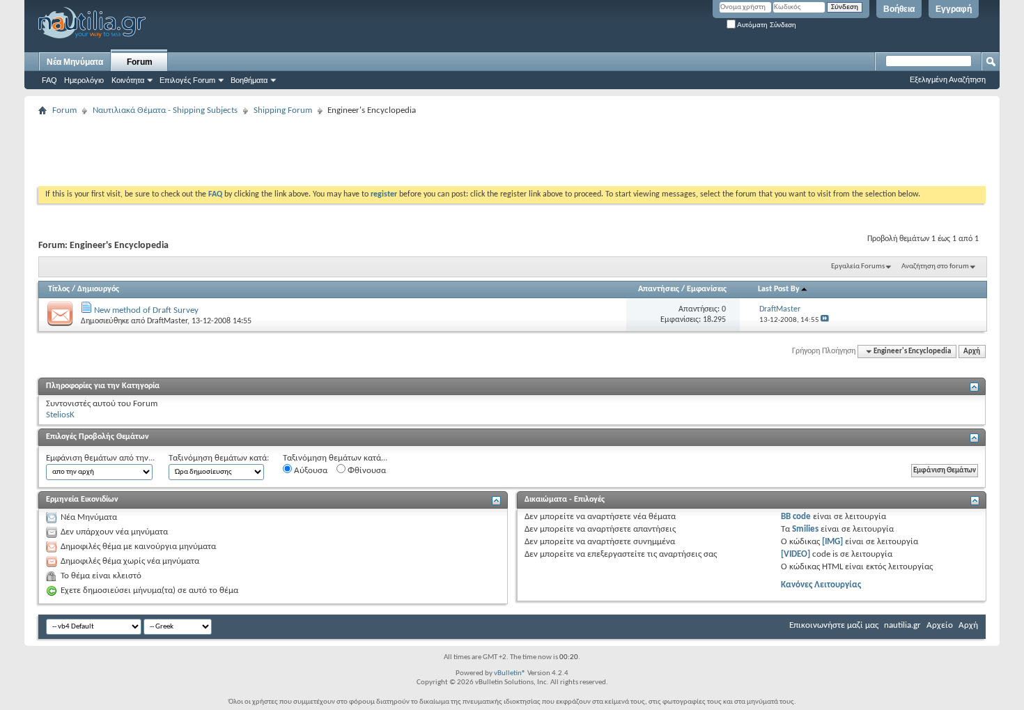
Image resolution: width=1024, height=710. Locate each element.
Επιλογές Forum (187, 80)
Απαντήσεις (658, 289)
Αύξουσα (309, 470)
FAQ (49, 80)
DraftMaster (167, 321)
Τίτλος (59, 289)
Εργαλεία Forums (858, 266)
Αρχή (971, 351)
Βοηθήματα (249, 80)
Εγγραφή (954, 9)
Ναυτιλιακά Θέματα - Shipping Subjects (165, 110)
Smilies (805, 529)
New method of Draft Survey (146, 310)
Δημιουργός (98, 289)
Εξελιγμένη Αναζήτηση (948, 79)
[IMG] (832, 541)
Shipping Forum (283, 110)
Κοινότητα (127, 80)
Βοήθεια (899, 9)
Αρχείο (939, 625)
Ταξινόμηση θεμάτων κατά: (219, 458)
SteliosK (60, 414)
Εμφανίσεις (707, 289)
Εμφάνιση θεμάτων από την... (100, 458)
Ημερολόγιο (84, 80)
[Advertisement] (291, 151)
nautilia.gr (902, 625)
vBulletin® (510, 673)
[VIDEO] (795, 554)
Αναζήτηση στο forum (935, 266)
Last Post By (779, 289)
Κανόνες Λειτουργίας (821, 584)
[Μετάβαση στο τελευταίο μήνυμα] (825, 320)
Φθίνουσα (366, 470)
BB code (796, 516)
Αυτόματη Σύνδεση (766, 25)
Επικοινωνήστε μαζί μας (833, 625)
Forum (140, 62)
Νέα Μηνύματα (75, 62)
